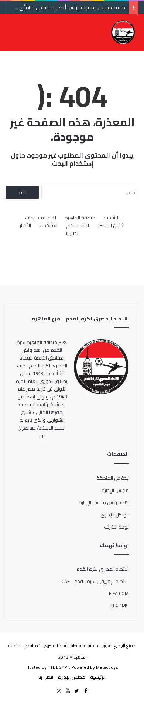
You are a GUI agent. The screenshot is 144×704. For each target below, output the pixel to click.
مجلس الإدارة (115, 490)
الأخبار (25, 225)
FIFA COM (119, 593)
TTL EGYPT (58, 667)
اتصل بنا (72, 233)
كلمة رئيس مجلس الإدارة (104, 502)
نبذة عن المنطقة (112, 478)
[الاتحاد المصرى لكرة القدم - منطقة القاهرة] (122, 32)
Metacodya (107, 667)
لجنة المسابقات (40, 218)
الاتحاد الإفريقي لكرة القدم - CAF (95, 581)
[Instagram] (58, 691)
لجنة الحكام (77, 225)
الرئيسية (111, 218)
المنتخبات (49, 225)
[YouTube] (67, 691)
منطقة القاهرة (80, 218)
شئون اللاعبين (110, 225)
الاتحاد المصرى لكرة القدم (102, 569)
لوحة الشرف (116, 526)
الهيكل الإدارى (114, 514)
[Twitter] (76, 691)
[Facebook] (85, 691)
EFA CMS (119, 605)
